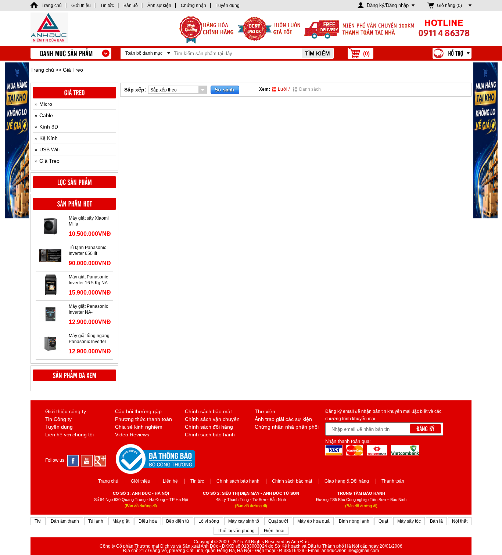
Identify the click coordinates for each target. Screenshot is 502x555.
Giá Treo (49, 161)
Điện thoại (274, 530)
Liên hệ (170, 481)
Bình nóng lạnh (354, 521)
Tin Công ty (58, 419)
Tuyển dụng (59, 427)
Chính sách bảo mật (208, 411)
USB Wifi (49, 149)
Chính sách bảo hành (210, 434)
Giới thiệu (140, 481)
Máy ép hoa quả (313, 521)
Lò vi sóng (208, 521)
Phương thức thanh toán (143, 419)
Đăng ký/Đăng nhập (388, 5)
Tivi (38, 521)
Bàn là (436, 521)
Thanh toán (392, 481)
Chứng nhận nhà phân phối (287, 427)
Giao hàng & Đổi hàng (346, 481)
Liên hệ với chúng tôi (69, 434)
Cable (46, 115)
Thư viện (265, 411)
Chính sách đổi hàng (209, 427)
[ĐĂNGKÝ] (425, 428)
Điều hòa (148, 521)
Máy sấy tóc (409, 521)
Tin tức (197, 481)
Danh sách (310, 89)
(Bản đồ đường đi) (141, 506)
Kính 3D (48, 127)
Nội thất (459, 521)
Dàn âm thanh (65, 521)
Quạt (383, 521)
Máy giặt (120, 521)
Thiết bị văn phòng (236, 530)
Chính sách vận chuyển (212, 419)
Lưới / (284, 89)
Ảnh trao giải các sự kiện (283, 419)
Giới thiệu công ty (65, 411)
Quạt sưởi (278, 521)
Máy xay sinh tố (243, 521)
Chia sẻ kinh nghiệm (138, 427)
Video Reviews (132, 434)
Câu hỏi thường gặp (138, 411)
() (366, 53)
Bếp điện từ (177, 521)
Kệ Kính (48, 138)
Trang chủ (42, 70)
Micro (45, 104)
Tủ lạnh (95, 521)
